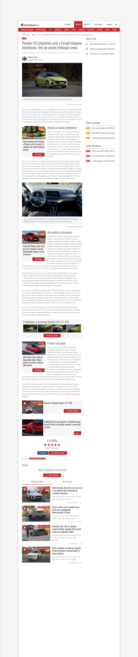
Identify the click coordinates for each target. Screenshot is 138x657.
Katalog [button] (109, 24)
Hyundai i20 (33, 458)
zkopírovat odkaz (59, 453)
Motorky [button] (99, 30)
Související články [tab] (37, 482)
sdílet (43, 453)
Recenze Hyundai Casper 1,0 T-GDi (58, 402)
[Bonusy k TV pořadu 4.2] (36, 533)
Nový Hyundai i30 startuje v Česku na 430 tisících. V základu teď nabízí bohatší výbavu (33, 145)
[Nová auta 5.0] (34, 132)
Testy (39, 34)
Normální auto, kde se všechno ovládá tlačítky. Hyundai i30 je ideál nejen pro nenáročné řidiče (66, 529)
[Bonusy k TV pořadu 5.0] (36, 513)
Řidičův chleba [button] (40, 30)
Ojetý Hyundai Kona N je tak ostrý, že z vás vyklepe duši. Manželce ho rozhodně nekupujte (67, 490)
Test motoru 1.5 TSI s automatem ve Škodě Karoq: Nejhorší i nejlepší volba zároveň (113, 54)
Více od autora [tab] (67, 482)
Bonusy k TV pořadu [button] (27, 30)
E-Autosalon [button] (98, 24)
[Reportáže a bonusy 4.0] (32, 407)
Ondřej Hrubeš (33, 57)
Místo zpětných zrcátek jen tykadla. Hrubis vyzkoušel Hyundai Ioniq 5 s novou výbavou (66, 550)
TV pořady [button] (67, 24)
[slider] (52, 444)
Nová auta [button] (58, 30)
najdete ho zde (70, 379)
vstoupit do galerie (52, 336)
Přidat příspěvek (53, 475)
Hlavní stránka (26, 34)
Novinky (34, 34)
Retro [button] (73, 30)
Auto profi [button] (91, 30)
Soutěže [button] (86, 24)
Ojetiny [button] (66, 30)
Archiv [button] (115, 30)
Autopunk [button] (81, 30)
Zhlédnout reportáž (72, 411)
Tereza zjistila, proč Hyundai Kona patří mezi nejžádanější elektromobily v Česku (65, 509)
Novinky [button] (78, 24)
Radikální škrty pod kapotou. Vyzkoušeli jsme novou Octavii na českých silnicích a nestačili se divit (62, 424)
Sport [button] (107, 30)
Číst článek (38, 155)
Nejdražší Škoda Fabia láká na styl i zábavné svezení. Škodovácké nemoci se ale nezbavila (34, 250)
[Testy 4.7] (34, 237)
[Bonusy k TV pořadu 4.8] (36, 494)
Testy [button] (50, 30)
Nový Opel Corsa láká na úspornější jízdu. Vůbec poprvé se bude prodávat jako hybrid (33, 361)
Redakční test (41, 458)
